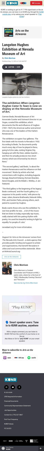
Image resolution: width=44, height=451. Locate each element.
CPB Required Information (13, 396)
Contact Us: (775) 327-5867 (13, 415)
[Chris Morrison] (7, 268)
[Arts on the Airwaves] (8, 32)
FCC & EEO (7, 428)
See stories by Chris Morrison (26, 283)
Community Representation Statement (17, 406)
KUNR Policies (8, 424)
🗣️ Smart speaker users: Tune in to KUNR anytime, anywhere (22, 324)
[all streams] (41, 448)
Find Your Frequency (11, 419)
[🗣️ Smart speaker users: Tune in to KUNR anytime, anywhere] (22, 307)
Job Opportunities (10, 410)
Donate (37, 3)
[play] (3, 448)
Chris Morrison (9, 58)
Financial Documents (11, 401)
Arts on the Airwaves (22, 32)
